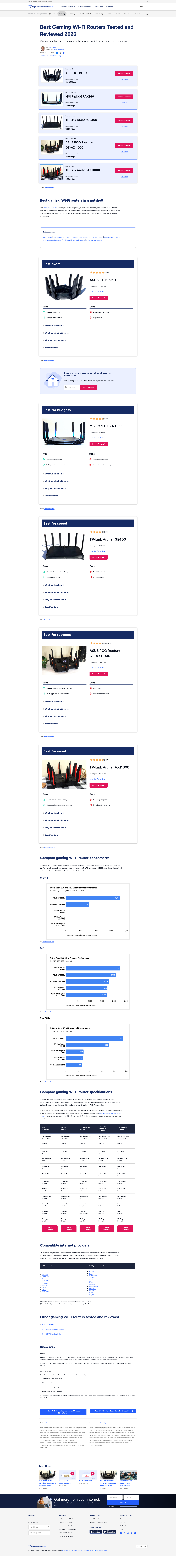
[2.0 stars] (94, 272)
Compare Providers (67, 7)
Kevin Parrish (52, 47)
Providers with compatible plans (73, 240)
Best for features (85, 237)
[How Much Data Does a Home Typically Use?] (128, 1475)
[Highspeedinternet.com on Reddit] (131, 1533)
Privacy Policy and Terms (86, 1550)
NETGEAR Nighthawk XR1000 (53, 1329)
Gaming (62, 14)
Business (109, 7)
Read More (124, 79)
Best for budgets (59, 237)
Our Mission (123, 1522)
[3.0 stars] (97, 272)
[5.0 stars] (102, 272)
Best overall (47, 237)
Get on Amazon (49, 1229)
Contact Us (123, 1526)
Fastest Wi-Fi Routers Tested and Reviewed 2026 (112, 1411)
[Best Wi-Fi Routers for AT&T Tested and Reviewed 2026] (108, 1475)
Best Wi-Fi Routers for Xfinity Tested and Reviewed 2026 (47, 1483)
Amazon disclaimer (49, 187)
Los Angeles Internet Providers (67, 1519)
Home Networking (55, 56)
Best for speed (72, 237)
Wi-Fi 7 (137, 14)
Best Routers (44, 56)
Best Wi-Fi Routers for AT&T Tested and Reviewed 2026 (108, 1483)
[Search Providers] (48, 1527)
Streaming (99, 14)
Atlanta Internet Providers (66, 1536)
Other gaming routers (94, 240)
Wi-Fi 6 (117, 14)
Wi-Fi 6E (127, 14)
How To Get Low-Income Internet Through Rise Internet (64, 1412)
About (121, 1519)
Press (121, 1529)
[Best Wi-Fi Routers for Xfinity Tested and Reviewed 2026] (47, 1475)
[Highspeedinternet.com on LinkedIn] (135, 1533)
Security (72, 14)
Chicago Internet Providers (66, 1522)
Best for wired (98, 237)
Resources (99, 7)
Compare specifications (52, 240)
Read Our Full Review (97, 292)
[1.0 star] (91, 272)
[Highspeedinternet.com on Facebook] (121, 1533)
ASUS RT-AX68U (48, 1324)
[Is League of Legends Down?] (67, 1475)
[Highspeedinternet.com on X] (125, 1533)
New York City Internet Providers (67, 1529)
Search (142, 6)
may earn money (34, 1)
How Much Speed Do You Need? (98, 1522)
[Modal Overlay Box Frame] (88, 1501)
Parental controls (85, 14)
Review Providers (84, 7)
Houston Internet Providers (66, 1526)
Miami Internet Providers (65, 1532)
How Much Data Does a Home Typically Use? (126, 1483)
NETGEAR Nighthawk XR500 (53, 1334)
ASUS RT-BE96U (49, 208)
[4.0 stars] (99, 272)
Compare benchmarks (112, 237)
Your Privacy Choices (101, 1550)
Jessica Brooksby (58, 50)
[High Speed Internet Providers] (40, 6)
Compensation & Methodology (70, 1550)
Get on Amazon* (124, 73)
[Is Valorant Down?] (88, 1475)
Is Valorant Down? (86, 1481)
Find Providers (88, 387)
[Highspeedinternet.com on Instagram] (128, 1533)
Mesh (109, 14)
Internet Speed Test (95, 1519)
